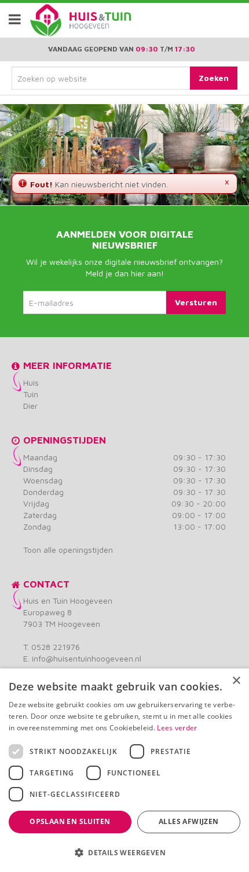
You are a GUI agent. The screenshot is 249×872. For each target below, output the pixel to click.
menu (14, 19)
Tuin (30, 394)
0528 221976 (55, 647)
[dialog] (124, 770)
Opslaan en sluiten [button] (70, 821)
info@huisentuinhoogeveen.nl (86, 658)
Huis (31, 382)
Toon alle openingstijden (68, 550)
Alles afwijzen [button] (189, 821)
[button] (124, 852)
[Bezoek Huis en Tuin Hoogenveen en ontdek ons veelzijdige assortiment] (46, 20)
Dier (30, 406)
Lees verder (177, 728)
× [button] (236, 681)
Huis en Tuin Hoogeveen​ (67, 600)
